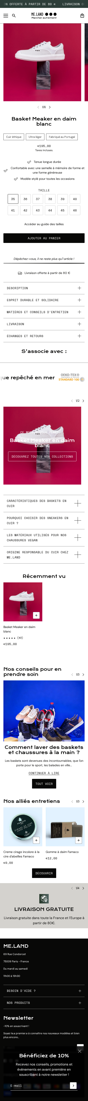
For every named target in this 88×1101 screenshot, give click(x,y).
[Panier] (82, 15)
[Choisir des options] (36, 615)
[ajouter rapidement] (36, 840)
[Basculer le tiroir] (5, 15)
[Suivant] (50, 107)
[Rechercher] (14, 15)
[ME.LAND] (44, 15)
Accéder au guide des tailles (44, 224)
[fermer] (80, 1051)
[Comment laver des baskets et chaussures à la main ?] (44, 710)
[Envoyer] (73, 1085)
